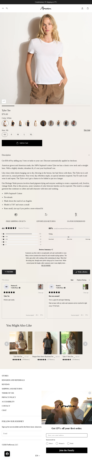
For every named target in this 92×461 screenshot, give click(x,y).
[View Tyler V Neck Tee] (85, 286)
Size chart (87, 130)
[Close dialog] (89, 393)
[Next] (87, 300)
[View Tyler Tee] (40, 286)
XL (31, 134)
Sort (72, 280)
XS (5, 134)
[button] (3, 8)
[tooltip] (52, 250)
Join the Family (66, 450)
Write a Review (83, 272)
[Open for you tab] (7, 454)
